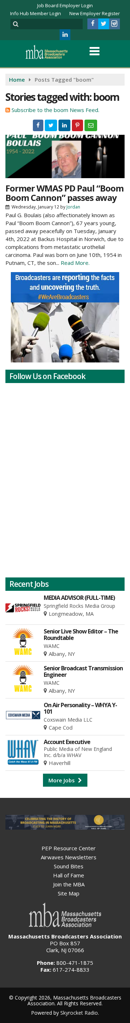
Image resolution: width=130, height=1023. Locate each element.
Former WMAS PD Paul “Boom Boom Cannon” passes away (64, 192)
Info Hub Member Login (35, 13)
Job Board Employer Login (65, 5)
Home (17, 79)
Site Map (68, 893)
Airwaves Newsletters (68, 857)
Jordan (73, 207)
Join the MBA (68, 884)
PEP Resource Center (69, 848)
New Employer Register (94, 13)
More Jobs (62, 780)
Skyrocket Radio (79, 1012)
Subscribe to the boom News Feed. (55, 109)
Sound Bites (68, 866)
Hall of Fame (68, 875)
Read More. (75, 262)
